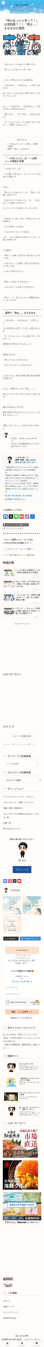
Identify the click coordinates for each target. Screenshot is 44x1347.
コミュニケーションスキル (14, 528)
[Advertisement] (22, 648)
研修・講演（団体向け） (13, 808)
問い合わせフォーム (11, 829)
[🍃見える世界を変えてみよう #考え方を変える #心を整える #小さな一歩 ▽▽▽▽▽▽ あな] (32, 905)
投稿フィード (9, 1307)
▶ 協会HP (9, 499)
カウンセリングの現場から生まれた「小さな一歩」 (21, 815)
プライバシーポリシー (32, 1339)
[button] (37, 763)
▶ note (8, 495)
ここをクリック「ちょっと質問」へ (20, 549)
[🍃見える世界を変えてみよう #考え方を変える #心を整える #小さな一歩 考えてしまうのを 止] (12, 905)
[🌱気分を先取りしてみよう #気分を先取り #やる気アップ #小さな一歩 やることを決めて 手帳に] (12, 925)
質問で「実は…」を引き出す (18, 149)
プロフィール (22, 869)
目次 (19, 140)
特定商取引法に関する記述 (11, 1339)
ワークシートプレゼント (22, 982)
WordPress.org (9, 1318)
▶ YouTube (27, 495)
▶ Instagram (17, 495)
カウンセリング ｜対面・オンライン (18, 802)
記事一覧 (7, 823)
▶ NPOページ (19, 499)
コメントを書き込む (22, 736)
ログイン (7, 1301)
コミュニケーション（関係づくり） (17, 525)
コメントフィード (10, 1312)
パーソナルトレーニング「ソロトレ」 (19, 797)
